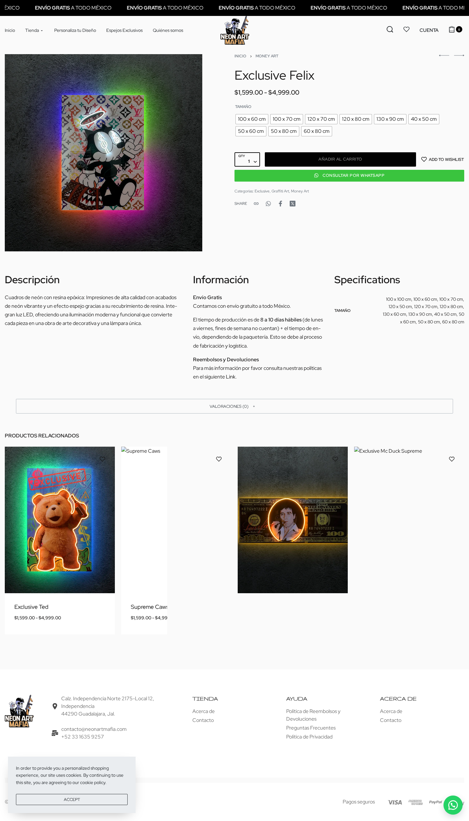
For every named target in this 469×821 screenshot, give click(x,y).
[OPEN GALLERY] (103, 152)
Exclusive (262, 191)
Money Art (267, 56)
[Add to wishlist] (102, 459)
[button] (429, 30)
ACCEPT (72, 799)
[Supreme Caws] (176, 520)
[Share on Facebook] (280, 203)
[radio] (252, 119)
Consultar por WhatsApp (353, 175)
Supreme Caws (150, 606)
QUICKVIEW (88, 575)
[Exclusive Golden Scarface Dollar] (293, 520)
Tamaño (243, 106)
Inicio (240, 56)
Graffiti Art (280, 191)
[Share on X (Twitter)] (292, 203)
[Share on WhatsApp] (268, 203)
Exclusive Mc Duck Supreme (399, 606)
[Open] (406, 29)
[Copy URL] (256, 203)
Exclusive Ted (31, 606)
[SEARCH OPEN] (389, 29)
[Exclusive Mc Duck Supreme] (409, 520)
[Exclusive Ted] (60, 520)
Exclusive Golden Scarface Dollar (289, 606)
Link (230, 376)
